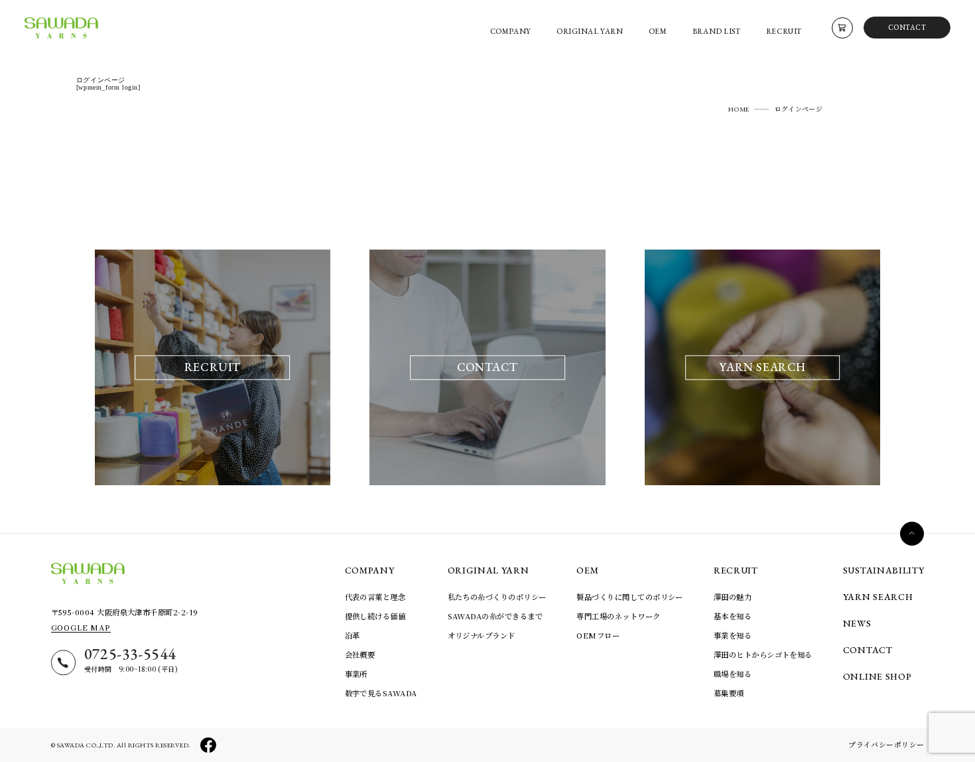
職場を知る (732, 673)
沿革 (352, 635)
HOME (738, 109)
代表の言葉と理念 (375, 596)
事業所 (356, 673)
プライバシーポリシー (886, 744)
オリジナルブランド (481, 635)
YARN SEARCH (878, 597)
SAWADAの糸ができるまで (495, 616)
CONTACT (907, 27)
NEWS (857, 623)
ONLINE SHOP (877, 676)
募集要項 (729, 693)
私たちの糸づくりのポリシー (497, 596)
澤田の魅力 (732, 596)
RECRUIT (736, 570)
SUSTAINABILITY (884, 570)
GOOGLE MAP (81, 627)
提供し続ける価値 (375, 616)
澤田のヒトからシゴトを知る (763, 654)
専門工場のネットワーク (618, 616)
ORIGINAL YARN (488, 570)
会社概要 (360, 654)
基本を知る (732, 616)
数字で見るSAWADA (381, 693)
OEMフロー (597, 635)
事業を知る (732, 635)
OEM (587, 570)
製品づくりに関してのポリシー (629, 596)
